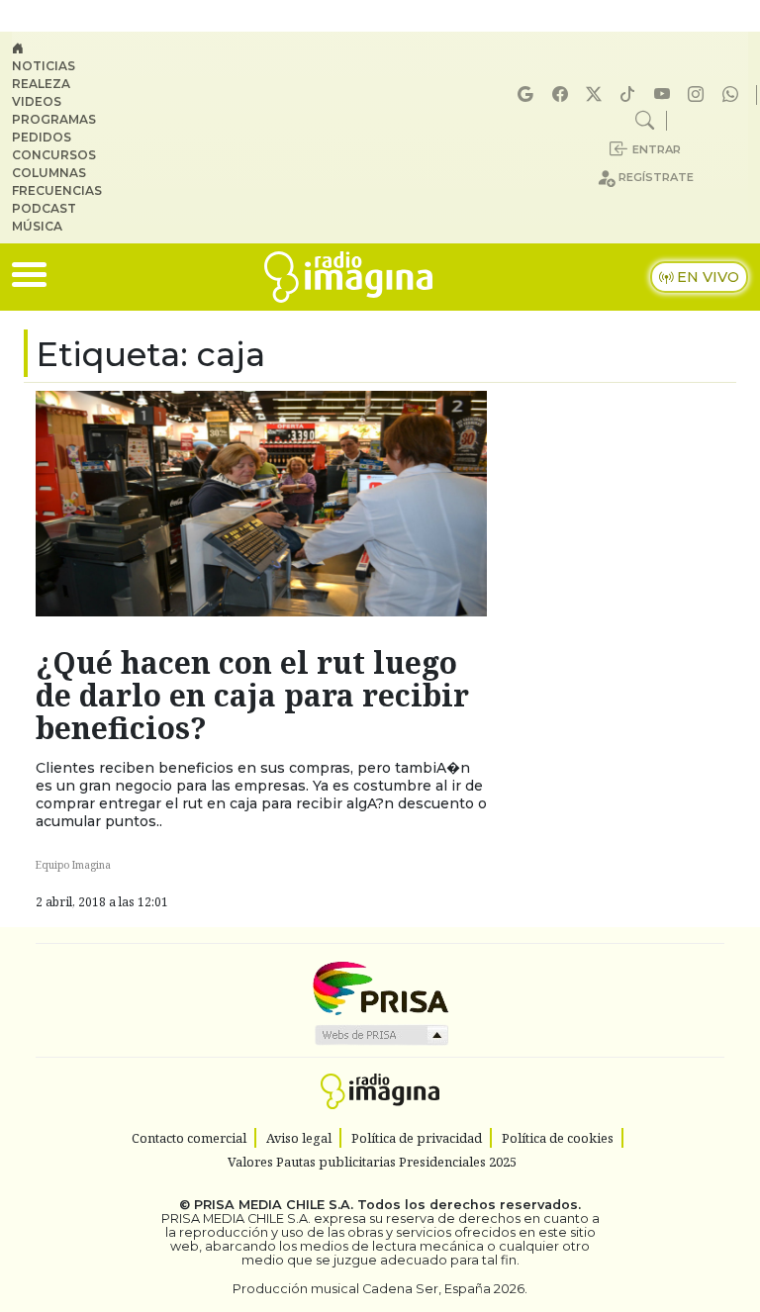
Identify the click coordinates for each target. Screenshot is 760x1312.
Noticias (43, 65)
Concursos (54, 154)
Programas (54, 119)
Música (37, 226)
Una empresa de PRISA (380, 987)
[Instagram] (699, 94)
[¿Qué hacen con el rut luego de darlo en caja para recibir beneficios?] (261, 502)
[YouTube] (665, 94)
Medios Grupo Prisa (380, 1035)
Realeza (41, 83)
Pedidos (41, 137)
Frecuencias (57, 190)
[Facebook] (563, 94)
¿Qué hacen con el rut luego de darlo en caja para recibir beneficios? (252, 695)
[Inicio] (65, 48)
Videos (36, 101)
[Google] (528, 94)
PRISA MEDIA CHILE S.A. (273, 1204)
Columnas (49, 172)
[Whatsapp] (733, 94)
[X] (597, 94)
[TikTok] (630, 94)
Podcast (44, 208)
